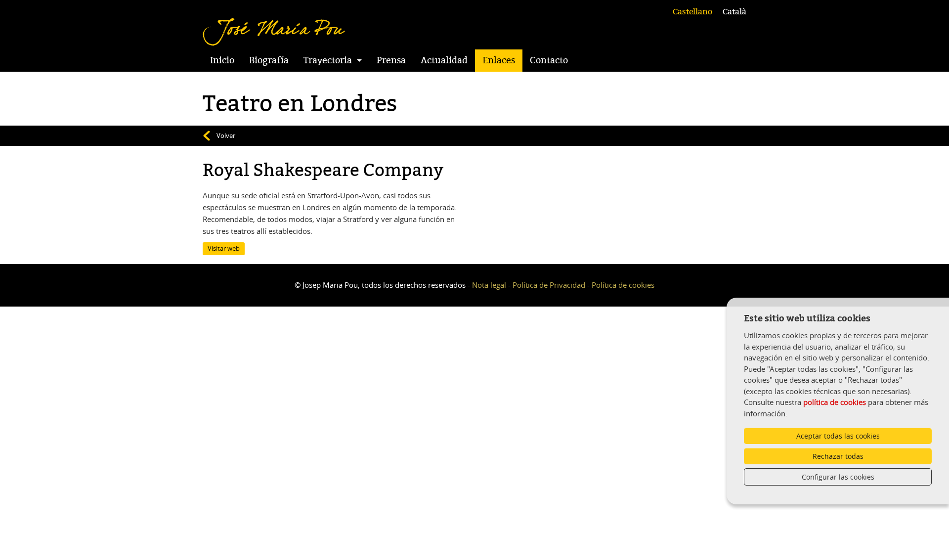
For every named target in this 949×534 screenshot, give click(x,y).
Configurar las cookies (838, 477)
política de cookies (834, 402)
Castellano (692, 12)
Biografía (269, 60)
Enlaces (498, 60)
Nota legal (489, 285)
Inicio (222, 60)
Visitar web (224, 248)
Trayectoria (327, 60)
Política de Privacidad (549, 285)
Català (734, 12)
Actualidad (444, 60)
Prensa (391, 60)
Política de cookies (623, 285)
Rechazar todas (838, 456)
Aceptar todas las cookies (838, 436)
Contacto (549, 60)
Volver (225, 135)
